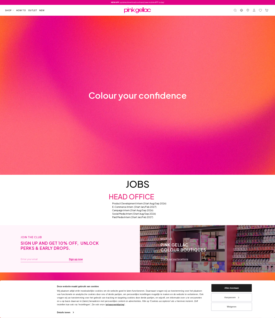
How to (21, 10)
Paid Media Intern (121, 217)
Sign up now (76, 259)
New (42, 10)
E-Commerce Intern (122, 206)
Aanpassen (230, 297)
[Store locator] (248, 10)
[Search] (235, 10)
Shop (8, 10)
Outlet (32, 10)
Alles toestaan (231, 288)
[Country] (241, 10)
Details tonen (63, 312)
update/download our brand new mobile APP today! (137, 2)
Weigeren (231, 306)
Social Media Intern (122, 213)
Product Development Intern (127, 203)
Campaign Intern (121, 210)
